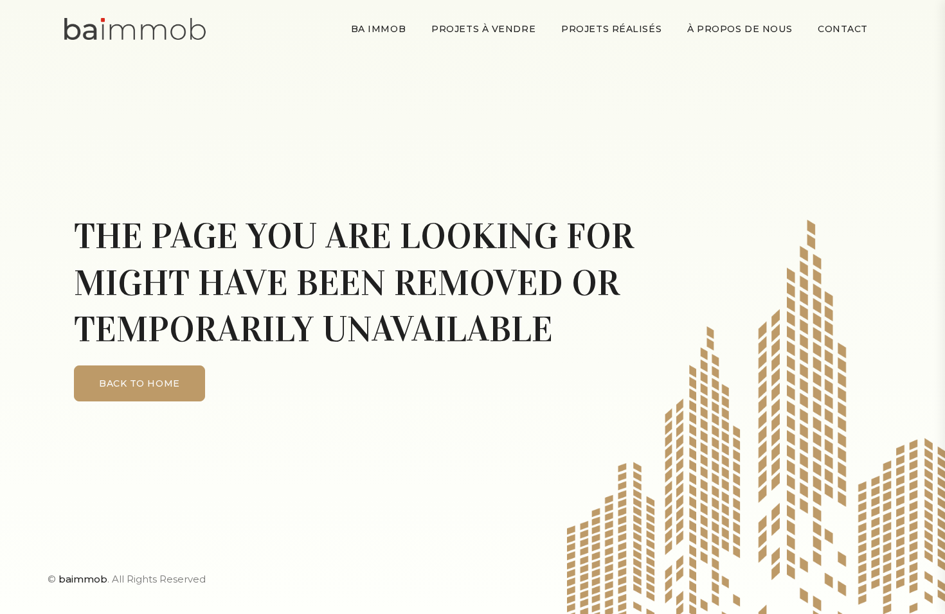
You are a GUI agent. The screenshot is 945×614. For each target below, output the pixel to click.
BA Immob (378, 29)
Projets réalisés (611, 29)
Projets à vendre (483, 29)
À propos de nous (739, 29)
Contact (843, 29)
